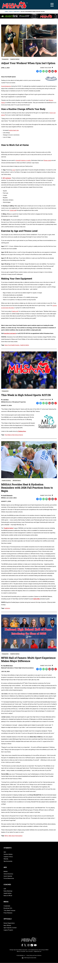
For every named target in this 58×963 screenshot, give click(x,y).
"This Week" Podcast (9, 910)
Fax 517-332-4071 (29, 951)
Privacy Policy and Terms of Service (34, 955)
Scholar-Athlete (8, 854)
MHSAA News (17, 480)
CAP (5, 888)
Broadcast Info (8, 908)
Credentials (7, 906)
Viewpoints (17, 11)
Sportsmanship (8, 861)
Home (6, 11)
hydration (7, 608)
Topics (10, 11)
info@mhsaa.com (37, 951)
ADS (5, 867)
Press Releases (8, 913)
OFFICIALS (7, 919)
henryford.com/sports (10, 333)
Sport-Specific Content (10, 927)
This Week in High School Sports (14, 435)
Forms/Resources (9, 878)
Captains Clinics (8, 856)
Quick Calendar (8, 876)
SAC (5, 852)
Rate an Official (8, 895)
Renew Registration (9, 923)
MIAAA (6, 871)
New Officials (7, 925)
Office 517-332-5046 (21, 951)
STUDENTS (7, 848)
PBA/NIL (6, 859)
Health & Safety (14, 59)
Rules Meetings (8, 891)
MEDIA (6, 902)
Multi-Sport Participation (15, 835)
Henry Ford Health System (12, 345)
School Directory (8, 874)
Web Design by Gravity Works (30, 957)
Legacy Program (8, 930)
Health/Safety (7, 893)
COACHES (7, 884)
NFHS (6, 835)
